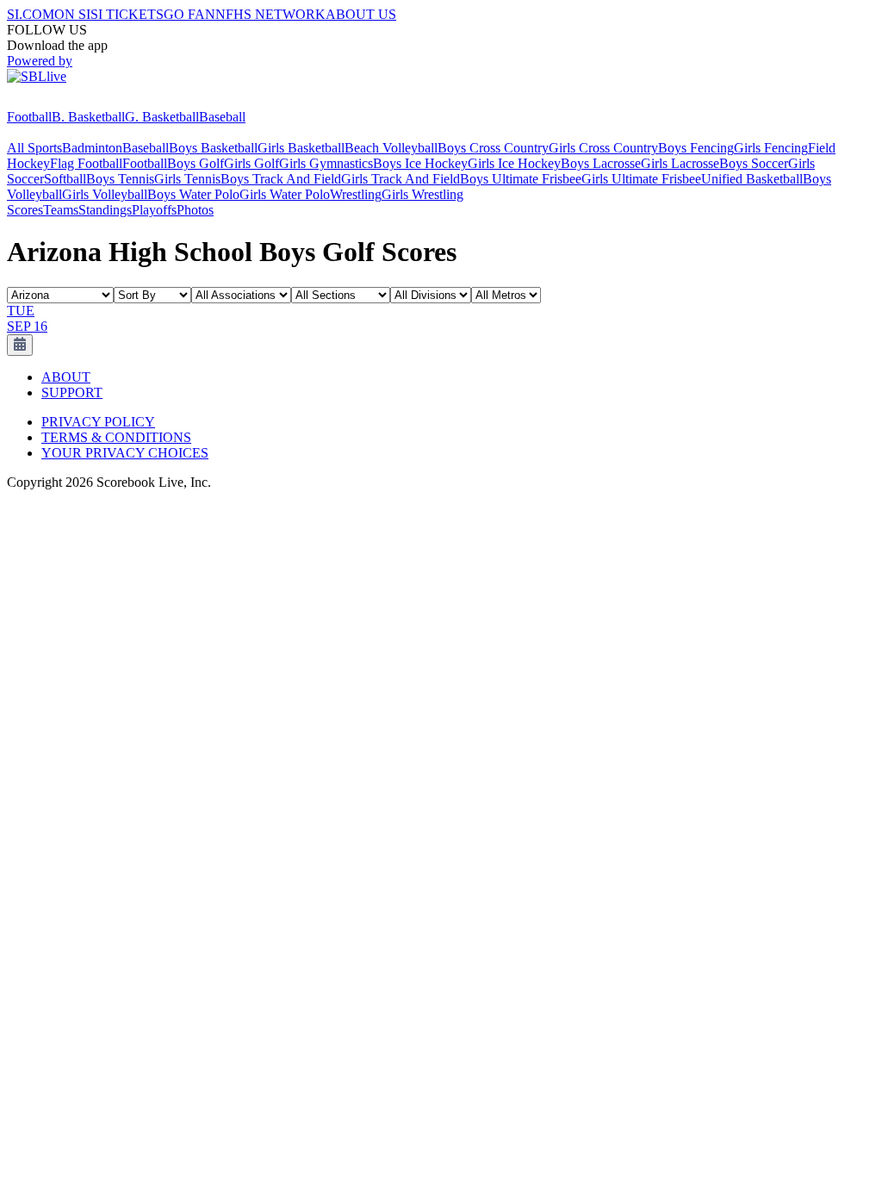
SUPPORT (71, 392)
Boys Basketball (213, 147)
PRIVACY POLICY (98, 421)
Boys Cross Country (493, 147)
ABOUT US (361, 14)
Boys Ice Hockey (420, 163)
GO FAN (189, 14)
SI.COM (30, 14)
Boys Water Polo (193, 194)
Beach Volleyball (391, 147)
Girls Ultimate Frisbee (641, 178)
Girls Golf (251, 163)
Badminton (92, 147)
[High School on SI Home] (73, 101)
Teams (60, 209)
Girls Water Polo (284, 194)
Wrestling (356, 194)
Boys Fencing (696, 147)
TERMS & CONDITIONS (116, 437)
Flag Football (86, 163)
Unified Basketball (752, 178)
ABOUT (65, 377)
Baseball (222, 116)
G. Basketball (162, 116)
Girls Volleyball (104, 194)
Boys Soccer (753, 163)
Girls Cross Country (603, 147)
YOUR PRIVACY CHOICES (124, 452)
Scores (25, 209)
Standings (105, 209)
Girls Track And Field (400, 178)
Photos (195, 209)
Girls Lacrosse (680, 163)
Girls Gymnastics (326, 163)
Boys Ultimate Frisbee (520, 178)
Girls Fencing (771, 147)
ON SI (72, 14)
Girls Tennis (187, 178)
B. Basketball (88, 116)
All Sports (34, 147)
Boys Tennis (120, 178)
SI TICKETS (127, 14)
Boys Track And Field (280, 178)
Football (29, 116)
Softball (65, 178)
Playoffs (154, 209)
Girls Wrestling (422, 194)
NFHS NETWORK (270, 14)
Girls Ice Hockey (514, 163)
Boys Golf (195, 163)
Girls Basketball (301, 147)
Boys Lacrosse (601, 163)
